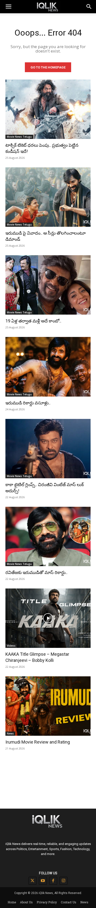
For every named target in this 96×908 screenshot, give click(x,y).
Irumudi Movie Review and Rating (37, 742)
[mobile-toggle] (8, 6)
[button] (89, 6)
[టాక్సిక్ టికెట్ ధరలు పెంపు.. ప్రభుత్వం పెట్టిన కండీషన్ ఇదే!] (48, 109)
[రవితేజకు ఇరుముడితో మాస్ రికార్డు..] (48, 536)
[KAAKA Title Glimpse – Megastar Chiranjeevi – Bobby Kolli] (48, 618)
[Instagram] (63, 881)
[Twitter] (32, 881)
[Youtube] (43, 881)
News (10, 733)
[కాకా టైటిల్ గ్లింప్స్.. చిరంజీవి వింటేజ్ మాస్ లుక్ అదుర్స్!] (48, 448)
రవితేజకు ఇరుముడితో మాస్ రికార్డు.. (36, 572)
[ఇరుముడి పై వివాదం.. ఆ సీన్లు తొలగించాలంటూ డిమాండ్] (48, 197)
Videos (11, 645)
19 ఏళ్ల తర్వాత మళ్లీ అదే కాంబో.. (33, 320)
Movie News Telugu (19, 136)
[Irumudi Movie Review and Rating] (48, 706)
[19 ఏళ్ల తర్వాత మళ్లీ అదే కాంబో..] (48, 285)
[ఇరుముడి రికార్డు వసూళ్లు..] (48, 366)
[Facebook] (53, 881)
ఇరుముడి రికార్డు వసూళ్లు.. (27, 402)
